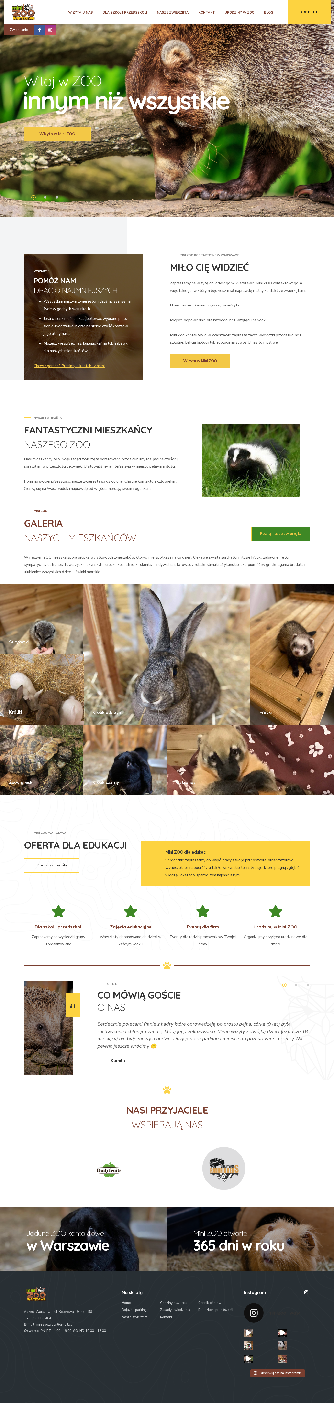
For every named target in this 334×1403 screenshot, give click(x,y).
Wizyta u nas (80, 13)
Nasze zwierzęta (173, 13)
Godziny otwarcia (173, 1302)
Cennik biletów (210, 1302)
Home (126, 1302)
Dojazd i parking (134, 1310)
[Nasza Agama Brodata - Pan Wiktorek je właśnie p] (282, 1333)
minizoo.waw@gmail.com (55, 1324)
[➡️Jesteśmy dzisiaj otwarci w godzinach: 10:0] (282, 1345)
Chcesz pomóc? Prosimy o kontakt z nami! (69, 366)
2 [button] (46, 198)
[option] (203, 1041)
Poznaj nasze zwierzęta (280, 533)
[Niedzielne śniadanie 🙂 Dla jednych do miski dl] (248, 1333)
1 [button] (34, 198)
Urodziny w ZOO (239, 13)
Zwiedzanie (19, 29)
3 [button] (57, 198)
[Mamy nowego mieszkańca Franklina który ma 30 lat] (248, 1359)
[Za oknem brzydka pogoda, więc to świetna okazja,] (282, 1359)
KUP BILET (309, 12)
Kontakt (207, 13)
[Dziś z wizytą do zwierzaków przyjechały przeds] (248, 1345)
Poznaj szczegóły (52, 865)
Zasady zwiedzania (175, 1310)
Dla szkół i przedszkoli (125, 13)
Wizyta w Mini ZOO (57, 134)
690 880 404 (41, 1318)
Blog (268, 13)
